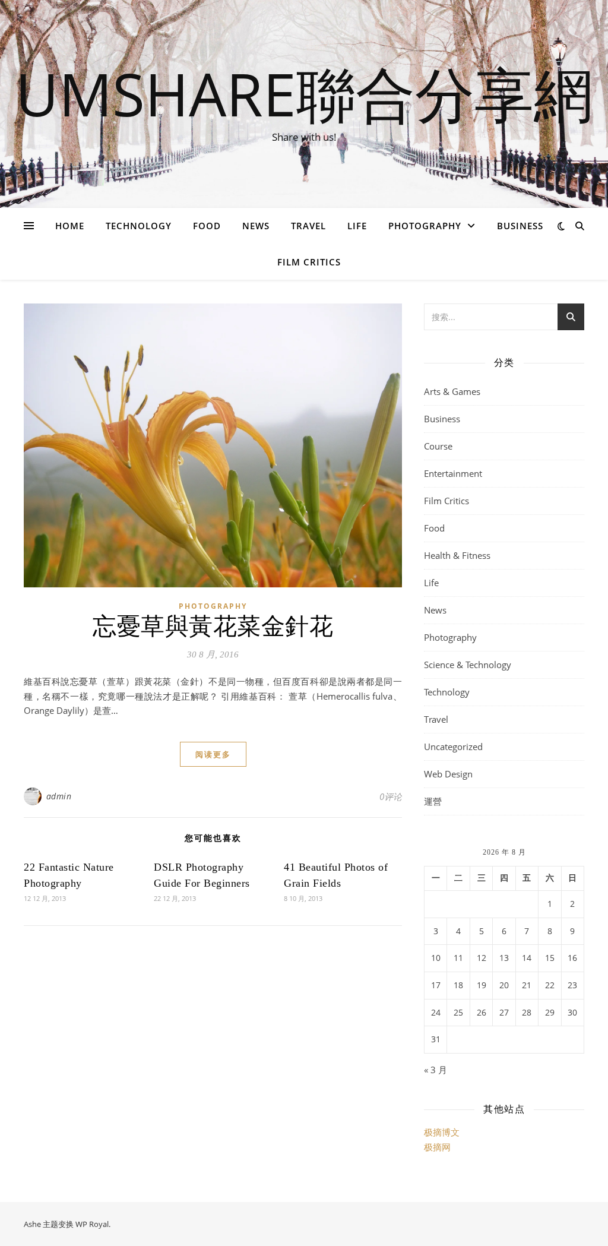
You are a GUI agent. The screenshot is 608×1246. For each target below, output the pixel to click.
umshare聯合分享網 (304, 93)
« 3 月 (435, 1070)
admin (59, 796)
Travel (308, 226)
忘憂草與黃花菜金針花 (213, 626)
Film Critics (309, 262)
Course (438, 446)
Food (207, 226)
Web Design (448, 774)
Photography (424, 226)
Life (357, 226)
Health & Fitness (457, 555)
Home (69, 226)
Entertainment (453, 473)
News (256, 226)
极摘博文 (442, 1132)
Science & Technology (467, 665)
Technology (139, 226)
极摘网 (437, 1147)
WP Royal (92, 1224)
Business (520, 226)
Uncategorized (453, 746)
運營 (433, 801)
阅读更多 (213, 754)
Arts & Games (452, 391)
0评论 (390, 796)
